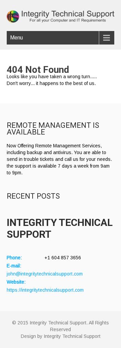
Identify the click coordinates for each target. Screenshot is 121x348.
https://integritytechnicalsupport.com (45, 290)
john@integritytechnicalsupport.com (45, 274)
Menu (16, 37)
